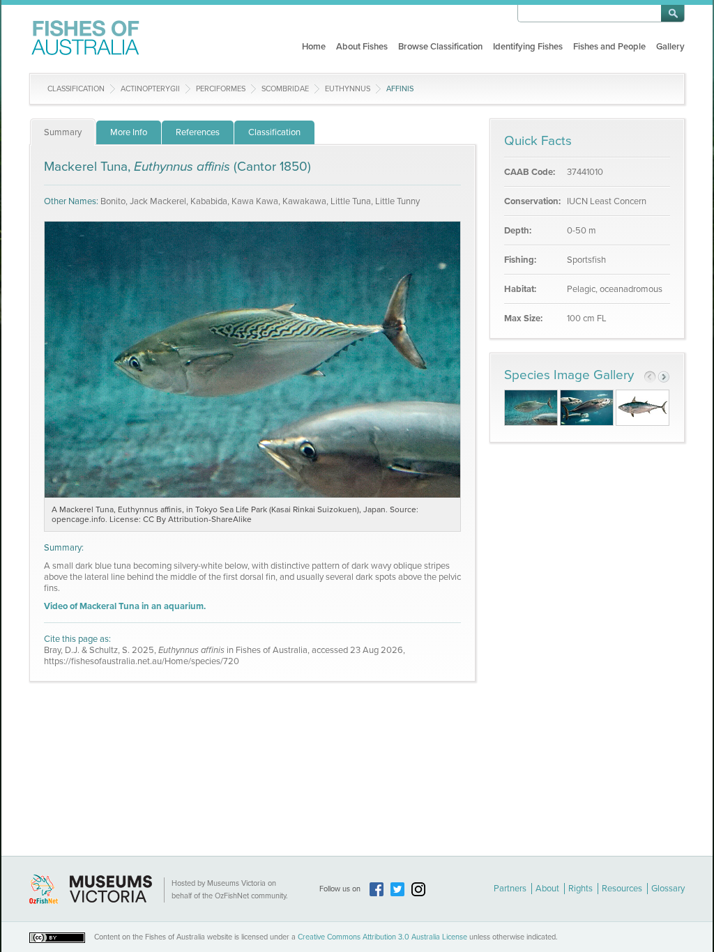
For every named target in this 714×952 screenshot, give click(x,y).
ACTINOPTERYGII (150, 88)
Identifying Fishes (528, 46)
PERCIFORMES (220, 88)
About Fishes (362, 46)
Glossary (668, 888)
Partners (510, 888)
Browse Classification (440, 46)
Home (314, 46)
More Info (128, 132)
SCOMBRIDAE (285, 88)
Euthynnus (347, 88)
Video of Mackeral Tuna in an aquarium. (125, 606)
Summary (63, 132)
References (198, 132)
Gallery (670, 46)
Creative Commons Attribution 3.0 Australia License (382, 937)
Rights (580, 888)
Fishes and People (609, 46)
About (547, 888)
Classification (76, 88)
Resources (622, 888)
